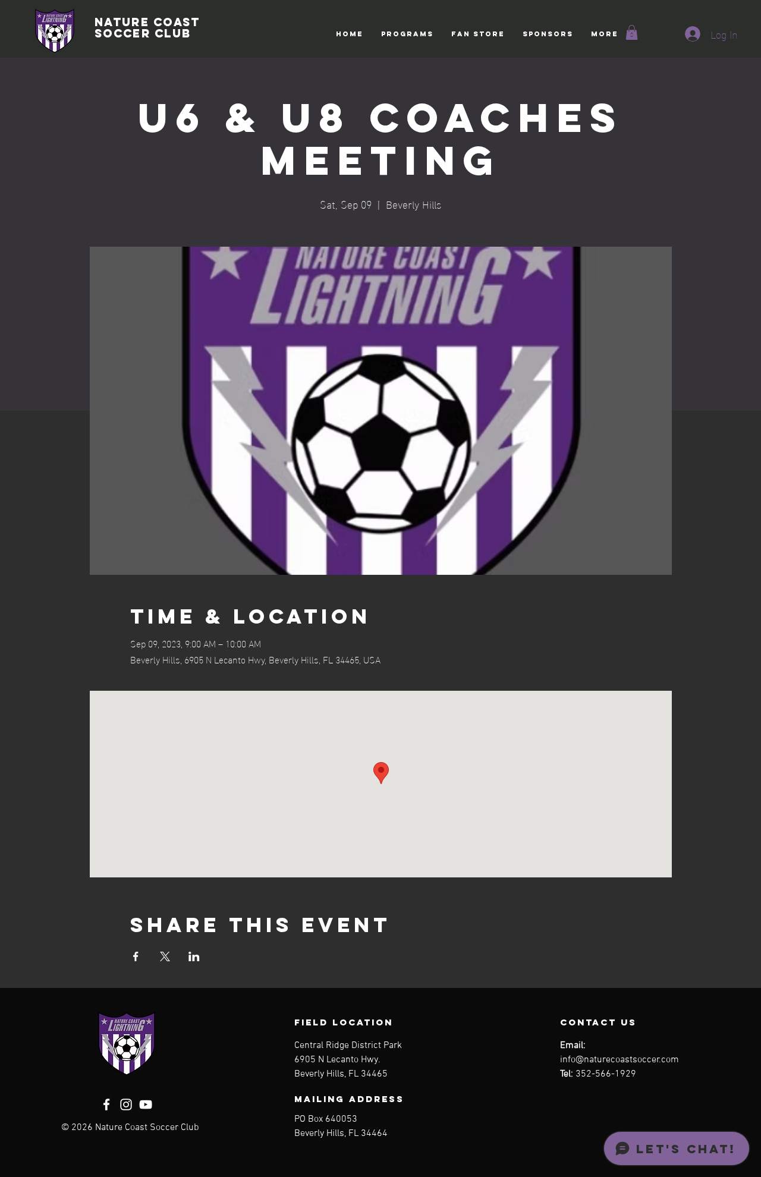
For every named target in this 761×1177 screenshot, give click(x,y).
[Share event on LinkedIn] (194, 956)
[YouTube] (145, 1104)
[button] (407, 34)
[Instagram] (126, 1104)
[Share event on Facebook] (135, 956)
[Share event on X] (165, 956)
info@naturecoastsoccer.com (619, 1060)
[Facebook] (106, 1104)
